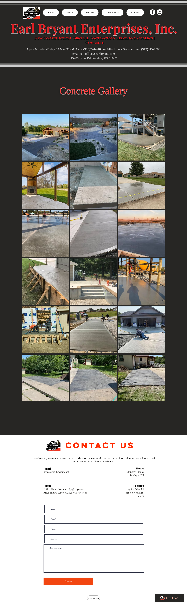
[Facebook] (152, 12)
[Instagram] (159, 12)
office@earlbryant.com (56, 471)
